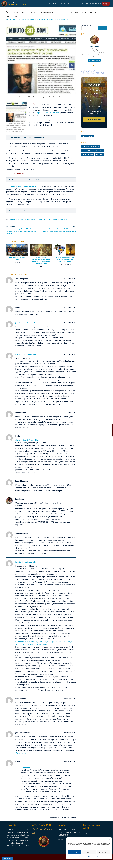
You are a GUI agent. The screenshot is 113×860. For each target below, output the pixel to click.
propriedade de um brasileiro (47, 113)
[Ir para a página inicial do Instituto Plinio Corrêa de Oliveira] (43, 841)
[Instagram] (37, 829)
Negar (89, 852)
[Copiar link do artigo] (103, 72)
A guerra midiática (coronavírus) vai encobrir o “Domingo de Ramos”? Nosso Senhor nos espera (41, 261)
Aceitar (75, 852)
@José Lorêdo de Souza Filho (26, 440)
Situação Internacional (40, 219)
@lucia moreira (21, 753)
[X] (45, 829)
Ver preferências (103, 852)
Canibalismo (12, 219)
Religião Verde (29, 219)
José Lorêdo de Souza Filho (25, 323)
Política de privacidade (93, 856)
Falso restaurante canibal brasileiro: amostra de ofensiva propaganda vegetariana (46, 19)
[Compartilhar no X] (88, 72)
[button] (109, 840)
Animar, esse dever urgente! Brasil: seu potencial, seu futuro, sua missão (65, 260)
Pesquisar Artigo (86, 25)
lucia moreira (26, 767)
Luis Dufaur (10, 97)
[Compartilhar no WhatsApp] (98, 72)
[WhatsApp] (33, 833)
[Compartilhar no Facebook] (83, 72)
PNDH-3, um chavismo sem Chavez (17, 259)
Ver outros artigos (94, 60)
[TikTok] (52, 829)
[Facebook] (33, 829)
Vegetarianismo (63, 219)
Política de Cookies (83, 856)
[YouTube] (48, 829)
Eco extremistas (20, 219)
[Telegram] (41, 829)
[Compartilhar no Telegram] (93, 72)
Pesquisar (102, 28)
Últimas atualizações (39, 97)
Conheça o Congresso (94, 119)
